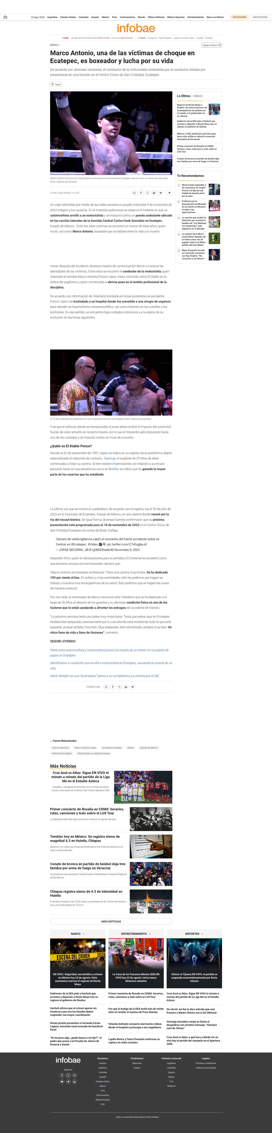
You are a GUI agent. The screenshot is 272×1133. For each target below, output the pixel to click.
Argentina (52, 17)
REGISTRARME (239, 17)
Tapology (109, 458)
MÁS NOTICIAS (111, 921)
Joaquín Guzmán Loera (183, 38)
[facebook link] (62, 1075)
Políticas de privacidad (206, 1068)
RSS (103, 1104)
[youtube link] (62, 1081)
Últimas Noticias (156, 17)
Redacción (137, 1063)
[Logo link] (136, 28)
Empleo (137, 1068)
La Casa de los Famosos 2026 (90, 38)
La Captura (152, 38)
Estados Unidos (68, 17)
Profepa (208, 38)
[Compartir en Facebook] (141, 193)
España (95, 17)
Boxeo (131, 747)
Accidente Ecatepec (112, 747)
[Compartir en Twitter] (147, 193)
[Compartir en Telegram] (160, 193)
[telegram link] (68, 1081)
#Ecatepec (78, 544)
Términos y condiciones (206, 1063)
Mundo (141, 17)
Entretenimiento (195, 17)
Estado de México (149, 747)
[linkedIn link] (74, 1081)
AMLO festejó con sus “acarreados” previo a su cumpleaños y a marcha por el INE (104, 676)
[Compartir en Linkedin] (154, 193)
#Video (93, 544)
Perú (114, 17)
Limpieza (200, 38)
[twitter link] (68, 1075)
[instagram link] (74, 1075)
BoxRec (114, 469)
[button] (5, 17)
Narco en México (215, 17)
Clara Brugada (165, 38)
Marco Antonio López (85, 747)
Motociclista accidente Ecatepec (94, 753)
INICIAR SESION (260, 17)
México (105, 17)
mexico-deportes (60, 747)
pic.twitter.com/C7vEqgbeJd (127, 544)
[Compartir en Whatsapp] (134, 193)
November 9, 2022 (127, 550)
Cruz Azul (122, 38)
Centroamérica (127, 17)
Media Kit (171, 1086)
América (102, 1063)
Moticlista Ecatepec (62, 753)
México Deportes (176, 17)
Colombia (84, 17)
